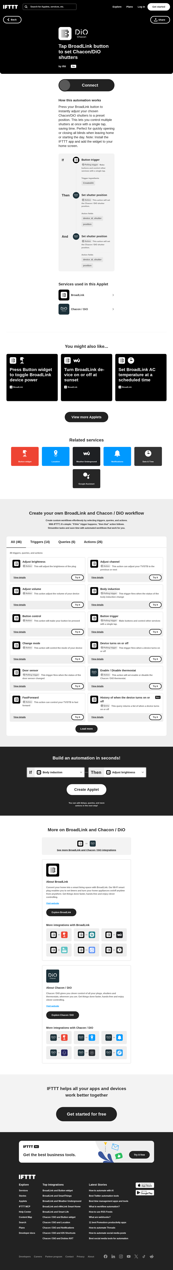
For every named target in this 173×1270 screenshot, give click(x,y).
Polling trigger (110, 593)
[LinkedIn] (113, 1257)
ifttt (64, 66)
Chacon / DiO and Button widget (59, 1217)
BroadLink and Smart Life (56, 1212)
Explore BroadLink (61, 912)
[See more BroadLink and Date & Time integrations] (114, 950)
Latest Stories (98, 1184)
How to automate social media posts (107, 1233)
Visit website (52, 903)
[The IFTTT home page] (10, 7)
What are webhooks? (100, 1217)
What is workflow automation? (104, 1206)
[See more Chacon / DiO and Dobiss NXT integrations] (86, 1052)
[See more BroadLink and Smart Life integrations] (86, 950)
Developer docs (27, 1233)
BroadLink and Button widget (58, 1190)
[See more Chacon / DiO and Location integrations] (86, 1037)
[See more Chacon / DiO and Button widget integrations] (59, 1037)
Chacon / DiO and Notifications (58, 1228)
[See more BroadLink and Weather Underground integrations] (114, 934)
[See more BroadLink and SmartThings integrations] (86, 934)
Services (23, 1190)
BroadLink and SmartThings (57, 1196)
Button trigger (90, 159)
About (91, 1256)
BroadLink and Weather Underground (62, 1201)
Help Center (25, 1212)
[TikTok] (144, 1257)
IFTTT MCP (24, 1206)
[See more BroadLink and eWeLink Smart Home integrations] (59, 950)
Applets (23, 1201)
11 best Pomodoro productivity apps (107, 1222)
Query (106, 706)
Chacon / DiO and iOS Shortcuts (59, 1233)
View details (20, 577)
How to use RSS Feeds (100, 1212)
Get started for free (86, 1114)
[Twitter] (136, 1257)
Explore (117, 7)
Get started (158, 6)
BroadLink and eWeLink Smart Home (62, 1206)
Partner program (53, 1256)
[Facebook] (105, 1257)
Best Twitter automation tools (104, 1196)
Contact (69, 1256)
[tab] (16, 542)
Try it (77, 577)
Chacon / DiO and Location (56, 1222)
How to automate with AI (101, 1190)
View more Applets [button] (86, 417)
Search (22, 1222)
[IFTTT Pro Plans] (73, 67)
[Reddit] (151, 1257)
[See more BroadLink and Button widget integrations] (59, 934)
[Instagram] (121, 1257)
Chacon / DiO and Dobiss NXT (58, 1238)
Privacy (80, 1256)
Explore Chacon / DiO (63, 1015)
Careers (38, 1256)
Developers (25, 1256)
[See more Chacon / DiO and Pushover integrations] (114, 1052)
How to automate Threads (102, 1228)
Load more (86, 728)
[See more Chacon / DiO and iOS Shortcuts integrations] (59, 1052)
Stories (22, 1196)
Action (29, 566)
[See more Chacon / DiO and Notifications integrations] (114, 1037)
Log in (141, 7)
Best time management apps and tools (108, 1201)
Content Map (25, 1217)
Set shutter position (94, 195)
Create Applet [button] (86, 789)
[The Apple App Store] (145, 1185)
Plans (129, 7)
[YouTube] (128, 1257)
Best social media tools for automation (108, 1238)
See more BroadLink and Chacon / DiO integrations (86, 850)
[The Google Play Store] (145, 1193)
